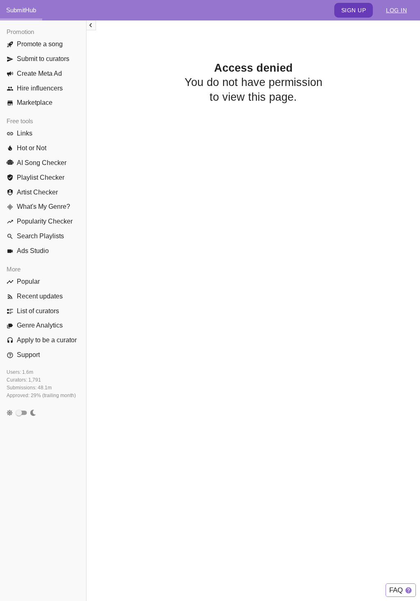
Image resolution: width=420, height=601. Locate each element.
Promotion (20, 31)
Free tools (20, 120)
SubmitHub (21, 10)
